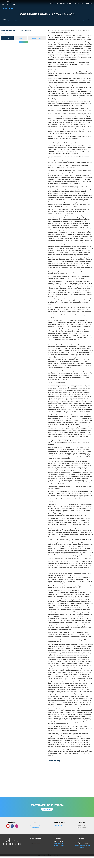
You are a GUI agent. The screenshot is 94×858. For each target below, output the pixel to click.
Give (82, 3)
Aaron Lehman (18, 34)
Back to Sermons (8, 8)
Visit (51, 3)
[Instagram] (16, 826)
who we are (39, 842)
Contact (77, 3)
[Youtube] (8, 826)
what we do (36, 844)
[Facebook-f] (12, 826)
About (56, 3)
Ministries (62, 3)
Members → (89, 3)
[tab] (7, 38)
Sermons (69, 3)
